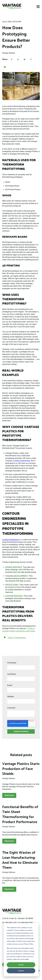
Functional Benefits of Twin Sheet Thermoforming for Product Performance (20, 814)
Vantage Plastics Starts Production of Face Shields (21, 768)
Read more (9, 795)
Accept (21, 965)
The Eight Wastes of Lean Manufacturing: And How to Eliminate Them (20, 860)
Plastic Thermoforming (17, 638)
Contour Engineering (10, 540)
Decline (21, 971)
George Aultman (8, 53)
